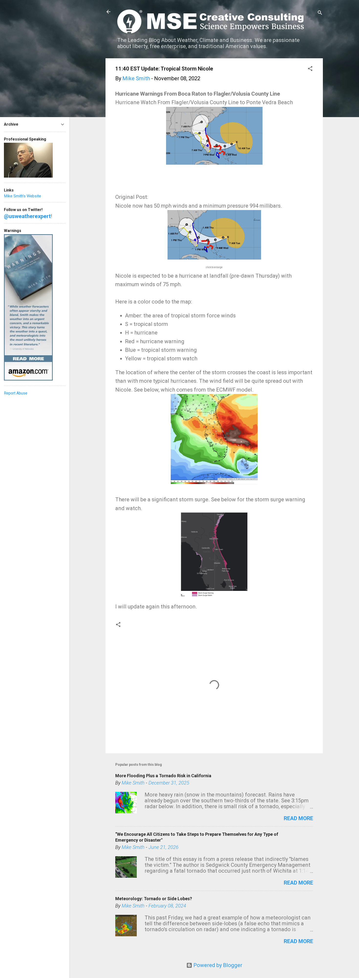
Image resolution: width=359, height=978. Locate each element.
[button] (310, 69)
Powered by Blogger (217, 965)
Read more (298, 818)
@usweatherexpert (27, 216)
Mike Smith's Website (22, 196)
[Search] (320, 13)
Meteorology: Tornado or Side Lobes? (153, 898)
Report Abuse (15, 393)
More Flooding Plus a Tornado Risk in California (163, 775)
